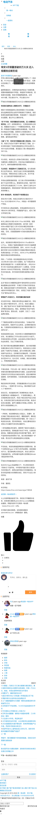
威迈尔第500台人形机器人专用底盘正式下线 (17, 696)
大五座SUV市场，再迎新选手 (12, 718)
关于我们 (3, 788)
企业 (14, 46)
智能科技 (7, 668)
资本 (5, 675)
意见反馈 (3, 785)
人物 (5, 673)
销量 (5, 64)
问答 (5, 678)
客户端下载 (11, 788)
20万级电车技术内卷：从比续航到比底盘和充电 (19, 721)
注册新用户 (5, 774)
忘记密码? (32, 774)
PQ (11, 601)
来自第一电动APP (27, 601)
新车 (5, 660)
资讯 (8, 46)
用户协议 (31, 788)
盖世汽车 (4, 76)
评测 (5, 663)
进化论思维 (14, 641)
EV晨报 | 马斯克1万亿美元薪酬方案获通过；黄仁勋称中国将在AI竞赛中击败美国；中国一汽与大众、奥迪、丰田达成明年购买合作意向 (18, 688)
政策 (5, 670)
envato (12, 614)
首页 (3, 46)
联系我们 (3, 783)
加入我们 (25, 788)
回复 (5, 610)
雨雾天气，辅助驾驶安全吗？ (12, 693)
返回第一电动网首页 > (8, 494)
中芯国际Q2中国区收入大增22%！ (14, 711)
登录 (18, 777)
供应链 (6, 665)
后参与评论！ (7, 573)
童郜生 (9, 76)
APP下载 (16, 5)
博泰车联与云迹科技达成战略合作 (14, 698)
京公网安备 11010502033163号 (23, 795)
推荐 (5, 658)
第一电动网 (21, 793)
